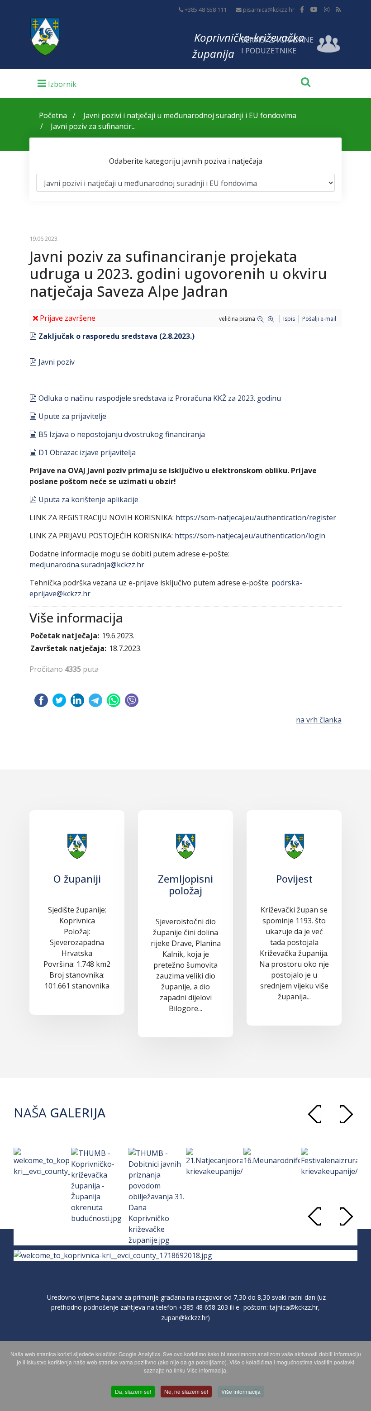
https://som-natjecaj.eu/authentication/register (256, 518)
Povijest (294, 878)
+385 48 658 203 (203, 1307)
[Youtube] (314, 9)
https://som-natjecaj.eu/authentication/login (250, 536)
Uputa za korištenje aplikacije (88, 499)
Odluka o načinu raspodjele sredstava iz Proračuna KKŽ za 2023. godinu (159, 398)
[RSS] (338, 9)
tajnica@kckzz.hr (294, 1307)
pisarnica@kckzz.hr (269, 10)
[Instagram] (326, 9)
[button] (346, 1114)
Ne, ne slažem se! (186, 1391)
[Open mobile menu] (57, 83)
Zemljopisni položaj (185, 884)
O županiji (77, 878)
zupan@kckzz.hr (184, 1317)
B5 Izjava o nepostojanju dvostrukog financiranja (121, 434)
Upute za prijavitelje (72, 416)
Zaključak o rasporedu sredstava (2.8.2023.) (116, 336)
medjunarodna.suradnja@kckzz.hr (86, 565)
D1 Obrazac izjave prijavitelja (87, 452)
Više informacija (241, 1391)
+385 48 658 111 (206, 10)
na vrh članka (319, 720)
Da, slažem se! (133, 1391)
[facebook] (302, 9)
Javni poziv (56, 362)
